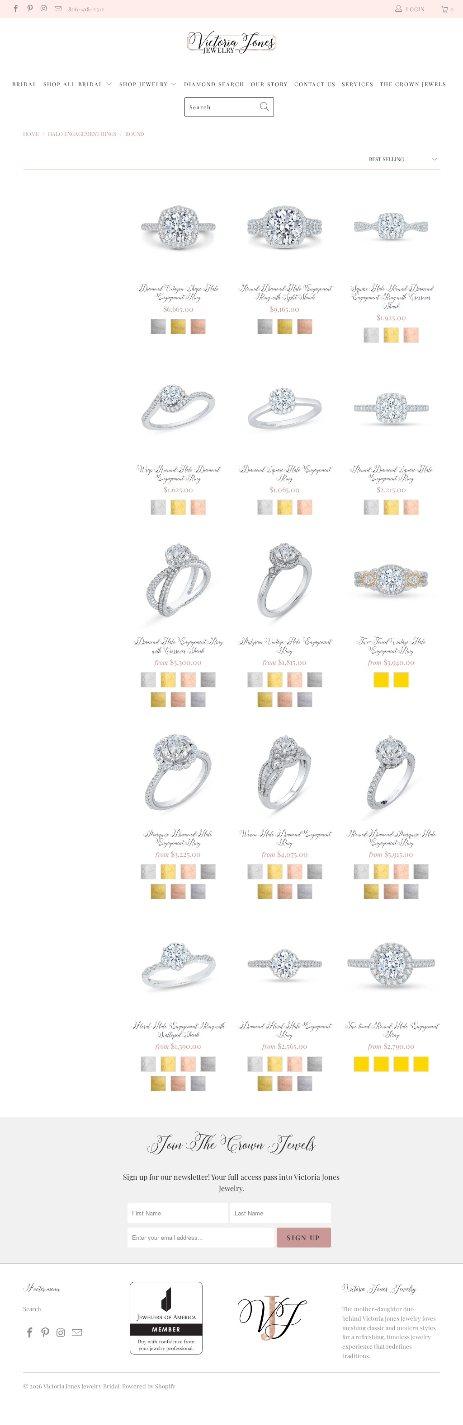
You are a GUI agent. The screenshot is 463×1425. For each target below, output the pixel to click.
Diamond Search (214, 84)
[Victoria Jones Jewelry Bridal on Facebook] (15, 9)
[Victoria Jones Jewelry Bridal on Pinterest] (29, 9)
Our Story (269, 84)
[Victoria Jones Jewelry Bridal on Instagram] (43, 9)
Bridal (24, 84)
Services (357, 84)
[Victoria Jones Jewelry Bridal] (231, 44)
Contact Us (314, 84)
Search (32, 1309)
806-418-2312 (86, 9)
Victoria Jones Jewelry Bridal (81, 1386)
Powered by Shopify (148, 1386)
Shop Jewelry (144, 84)
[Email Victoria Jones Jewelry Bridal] (57, 9)
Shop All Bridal (73, 84)
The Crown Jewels (413, 84)
